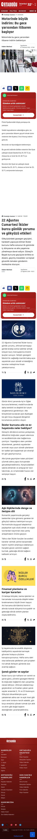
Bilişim (3, 798)
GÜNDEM (4, 11)
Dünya (3, 792)
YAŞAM (25, 216)
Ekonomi (3, 757)
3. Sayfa (3, 762)
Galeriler (20, 216)
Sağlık (3, 765)
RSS (6, 830)
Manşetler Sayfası (25, 759)
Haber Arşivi (23, 767)
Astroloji (3, 784)
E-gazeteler (23, 765)
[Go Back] (32, 834)
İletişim (3, 809)
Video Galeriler (24, 762)
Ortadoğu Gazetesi (9, 15)
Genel (3, 795)
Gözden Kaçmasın (6, 789)
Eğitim (3, 770)
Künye (3, 806)
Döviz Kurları (23, 781)
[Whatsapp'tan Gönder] (21, 88)
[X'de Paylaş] (15, 88)
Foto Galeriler (24, 789)
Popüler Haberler (6, 781)
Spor (2, 760)
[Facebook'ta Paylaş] (9, 88)
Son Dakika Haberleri (7, 814)
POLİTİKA (13, 11)
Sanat (3, 787)
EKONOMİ (22, 11)
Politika (3, 768)
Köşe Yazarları (24, 757)
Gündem (3, 754)
